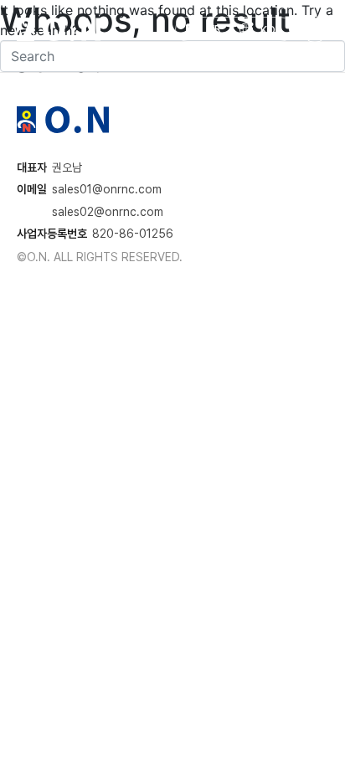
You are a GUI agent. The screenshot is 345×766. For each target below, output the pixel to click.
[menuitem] (260, 29)
